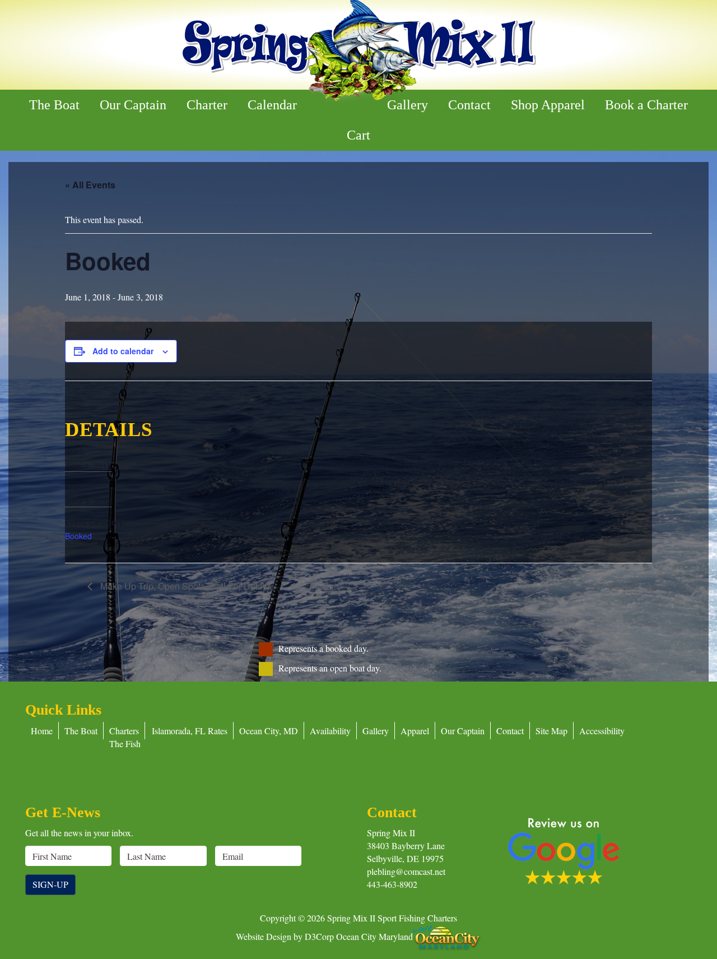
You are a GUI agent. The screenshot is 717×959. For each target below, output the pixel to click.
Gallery (407, 105)
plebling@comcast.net (406, 871)
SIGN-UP (50, 884)
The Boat (54, 105)
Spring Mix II (391, 832)
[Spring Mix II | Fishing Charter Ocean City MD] (358, 51)
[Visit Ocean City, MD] (447, 936)
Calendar (272, 105)
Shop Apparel (548, 105)
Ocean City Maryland (374, 936)
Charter (207, 105)
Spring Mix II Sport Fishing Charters (392, 918)
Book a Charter (646, 105)
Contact (469, 105)
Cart (358, 135)
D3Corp (319, 936)
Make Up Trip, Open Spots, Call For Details (185, 586)
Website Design (263, 936)
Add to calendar (122, 350)
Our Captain (133, 105)
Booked (78, 535)
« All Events (90, 184)
